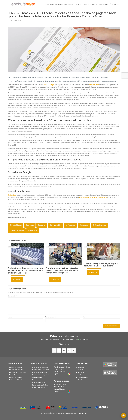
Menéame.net (83, 225)
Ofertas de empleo (15, 367)
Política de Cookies (15, 377)
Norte (80, 375)
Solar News (30, 225)
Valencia (80, 370)
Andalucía (81, 367)
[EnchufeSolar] (24, 4)
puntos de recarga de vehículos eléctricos (93, 197)
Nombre (11, 317)
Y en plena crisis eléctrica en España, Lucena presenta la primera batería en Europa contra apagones (62, 270)
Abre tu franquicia (83, 380)
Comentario (12, 296)
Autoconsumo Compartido (40, 375)
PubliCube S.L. (82, 413)
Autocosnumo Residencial (40, 370)
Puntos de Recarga (38, 382)
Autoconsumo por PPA (39, 372)
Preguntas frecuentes (16, 370)
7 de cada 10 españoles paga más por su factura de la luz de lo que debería (101, 264)
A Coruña (81, 372)
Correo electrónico (51, 317)
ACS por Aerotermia (38, 387)
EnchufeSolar (12, 195)
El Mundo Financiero (99, 225)
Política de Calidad (15, 380)
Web (84, 317)
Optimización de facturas (40, 385)
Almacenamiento (37, 377)
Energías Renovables (17, 231)
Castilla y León (83, 377)
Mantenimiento (37, 380)
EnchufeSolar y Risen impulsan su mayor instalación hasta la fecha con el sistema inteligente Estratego (25, 270)
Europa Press (32, 231)
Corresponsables (55, 225)
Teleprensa (41, 225)
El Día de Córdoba (16, 225)
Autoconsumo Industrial (40, 367)
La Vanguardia (70, 225)
